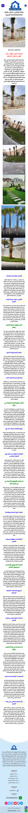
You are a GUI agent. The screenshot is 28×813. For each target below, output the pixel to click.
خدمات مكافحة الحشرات (13, 782)
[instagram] (6, 803)
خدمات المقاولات (13, 776)
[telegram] (9, 803)
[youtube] (15, 803)
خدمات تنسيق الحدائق (13, 778)
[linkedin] (12, 803)
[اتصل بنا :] (26, 807)
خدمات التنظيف (13, 774)
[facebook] (21, 803)
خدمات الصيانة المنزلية (13, 780)
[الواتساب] (26, 810)
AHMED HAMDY (12, 810)
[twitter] (18, 803)
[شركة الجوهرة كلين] (15, 5)
